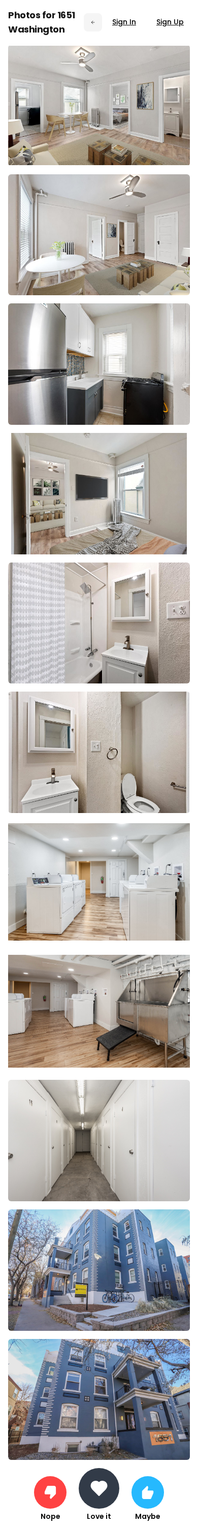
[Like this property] (147, 1492)
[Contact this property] (99, 1488)
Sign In (124, 22)
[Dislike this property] (50, 1492)
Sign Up (170, 22)
